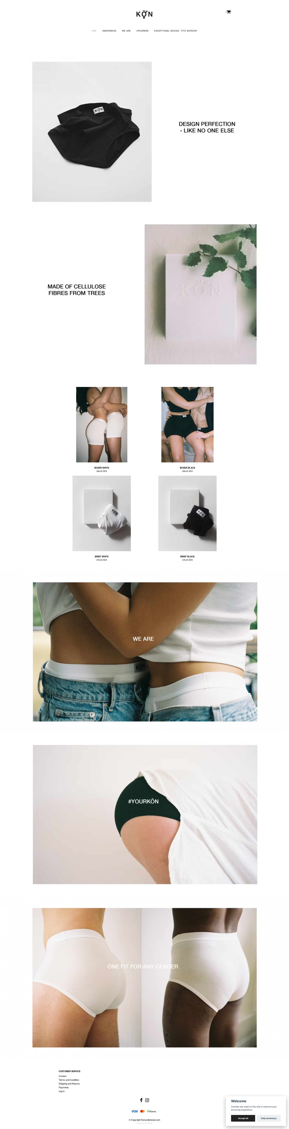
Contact (62, 1076)
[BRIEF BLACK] (187, 513)
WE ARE (126, 30)
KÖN (94, 30)
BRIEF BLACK (187, 556)
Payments (64, 1087)
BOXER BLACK (187, 467)
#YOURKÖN (142, 30)
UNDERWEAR (109, 30)
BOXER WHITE (101, 467)
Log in (62, 1091)
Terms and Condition (69, 1079)
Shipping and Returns (69, 1083)
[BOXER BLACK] (187, 424)
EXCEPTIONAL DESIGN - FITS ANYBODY (175, 30)
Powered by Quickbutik (144, 1123)
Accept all (243, 1118)
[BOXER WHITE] (101, 424)
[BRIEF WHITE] (101, 513)
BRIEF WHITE (102, 556)
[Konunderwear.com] (144, 14)
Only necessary (269, 1118)
